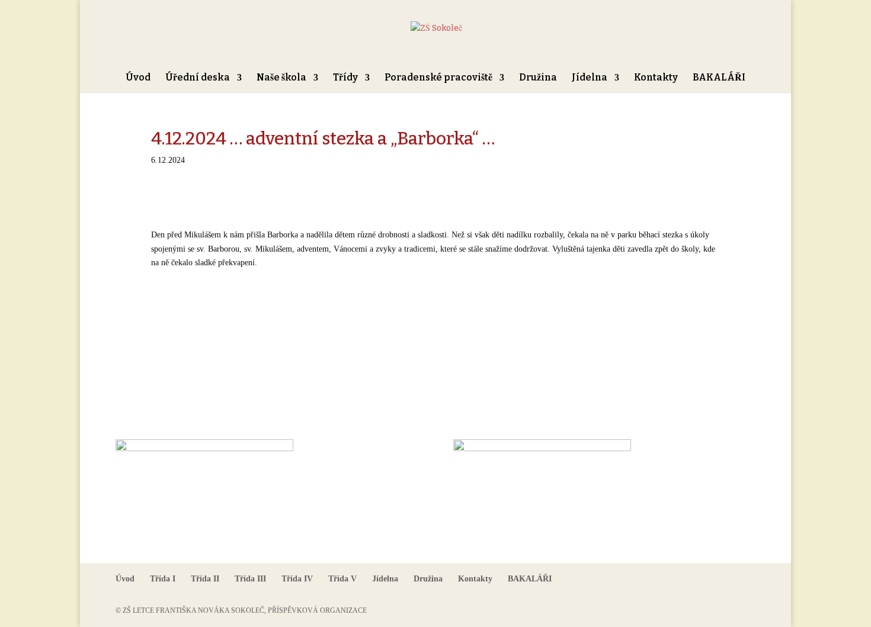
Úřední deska (197, 78)
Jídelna (589, 78)
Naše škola (281, 78)
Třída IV (297, 578)
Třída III (250, 578)
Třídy (345, 78)
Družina (538, 78)
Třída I (162, 578)
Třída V (342, 578)
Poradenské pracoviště (438, 78)
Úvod (138, 78)
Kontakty (656, 78)
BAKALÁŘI (719, 78)
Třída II (205, 578)
